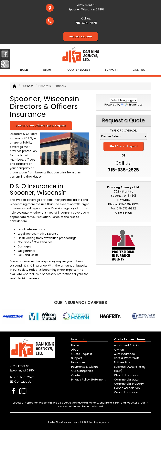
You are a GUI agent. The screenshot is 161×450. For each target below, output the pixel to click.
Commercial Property (129, 384)
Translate (135, 104)
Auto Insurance (124, 354)
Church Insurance (126, 375)
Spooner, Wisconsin (39, 402)
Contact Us (123, 213)
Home (24, 70)
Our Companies (82, 371)
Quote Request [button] (78, 70)
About (48, 70)
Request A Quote (80, 36)
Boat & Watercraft (126, 358)
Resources (78, 362)
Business (27, 86)
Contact (140, 70)
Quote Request (81, 354)
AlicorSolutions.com (67, 422)
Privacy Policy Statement (88, 379)
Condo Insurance (126, 392)
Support (76, 358)
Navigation (79, 339)
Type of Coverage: (123, 130)
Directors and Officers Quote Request (41, 125)
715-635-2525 (86, 23)
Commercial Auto (126, 379)
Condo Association (127, 388)
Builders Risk (122, 362)
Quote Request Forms (129, 339)
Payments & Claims (84, 367)
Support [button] (111, 70)
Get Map (123, 200)
